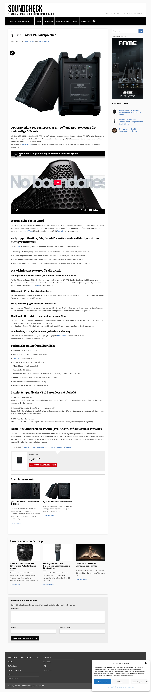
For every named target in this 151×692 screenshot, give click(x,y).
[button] (146, 663)
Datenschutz (122, 687)
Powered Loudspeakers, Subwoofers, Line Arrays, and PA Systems (46, 447)
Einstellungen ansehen (140, 682)
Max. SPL (16, 358)
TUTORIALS (48, 21)
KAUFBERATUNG (62, 21)
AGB (128, 13)
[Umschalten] (38, 657)
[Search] (94, 21)
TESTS (38, 21)
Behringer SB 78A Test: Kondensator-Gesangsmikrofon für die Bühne (56, 565)
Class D (33, 350)
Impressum (130, 687)
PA (11, 32)
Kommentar (15, 608)
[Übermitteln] (141, 31)
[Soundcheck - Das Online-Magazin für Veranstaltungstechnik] (39, 10)
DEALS (75, 21)
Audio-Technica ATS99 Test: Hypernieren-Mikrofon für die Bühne (23, 565)
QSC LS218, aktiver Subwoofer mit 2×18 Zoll (25, 503)
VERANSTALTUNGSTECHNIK (20, 21)
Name (13, 627)
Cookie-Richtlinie (113, 687)
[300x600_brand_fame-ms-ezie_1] (127, 68)
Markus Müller (43, 41)
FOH (38, 285)
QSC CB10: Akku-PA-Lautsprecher (57, 502)
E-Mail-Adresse (65, 627)
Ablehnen (120, 682)
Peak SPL (60, 231)
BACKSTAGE (85, 21)
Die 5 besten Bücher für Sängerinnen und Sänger (86, 564)
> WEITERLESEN (16, 523)
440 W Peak (28, 231)
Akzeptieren (102, 682)
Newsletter (110, 13)
